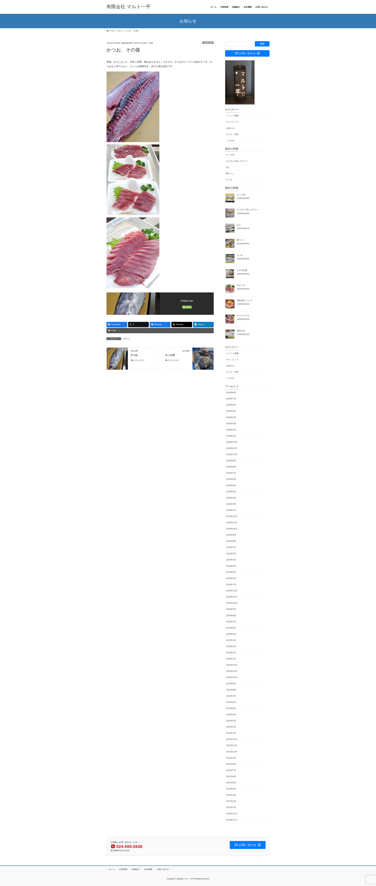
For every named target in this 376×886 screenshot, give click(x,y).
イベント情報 (232, 115)
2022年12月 (231, 665)
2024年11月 (231, 522)
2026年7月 (231, 398)
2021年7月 (231, 770)
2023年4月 (231, 640)
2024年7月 (231, 547)
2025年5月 (231, 485)
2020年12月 (231, 813)
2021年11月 (231, 745)
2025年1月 (231, 510)
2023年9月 (231, 609)
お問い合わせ (163, 869)
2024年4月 (231, 566)
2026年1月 (231, 436)
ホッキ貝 (170, 355)
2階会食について (244, 300)
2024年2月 (231, 578)
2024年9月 (231, 535)
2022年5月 (231, 708)
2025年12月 (231, 442)
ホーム (112, 869)
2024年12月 (231, 516)
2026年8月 (231, 392)
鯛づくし (230, 173)
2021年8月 (231, 764)
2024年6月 (231, 553)
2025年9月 (231, 460)
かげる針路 (242, 270)
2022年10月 (231, 677)
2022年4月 (231, 714)
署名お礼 (241, 331)
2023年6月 (231, 628)
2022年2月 (231, 727)
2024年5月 (231, 560)
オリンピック (232, 122)
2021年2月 (231, 801)
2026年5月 (231, 411)
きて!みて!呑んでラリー (237, 161)
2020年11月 (231, 820)
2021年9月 (231, 758)
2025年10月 (231, 454)
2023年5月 (231, 634)
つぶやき (230, 140)
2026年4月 (231, 417)
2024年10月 (231, 529)
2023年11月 (231, 597)
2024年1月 (231, 584)
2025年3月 (231, 498)
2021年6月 (231, 776)
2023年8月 (231, 615)
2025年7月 (231, 473)
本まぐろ (241, 285)
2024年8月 (231, 541)
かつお (134, 355)
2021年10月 (231, 752)
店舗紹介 (136, 869)
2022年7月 (231, 696)
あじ (228, 167)
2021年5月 (231, 782)
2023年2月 (231, 652)
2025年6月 (231, 479)
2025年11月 (231, 448)
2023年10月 (231, 603)
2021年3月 (231, 795)
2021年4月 (231, 789)
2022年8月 (231, 690)
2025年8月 (231, 467)
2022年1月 (231, 733)
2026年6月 (231, 405)
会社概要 (148, 869)
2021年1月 (231, 807)
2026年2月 (231, 430)
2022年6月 (231, 702)
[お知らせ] (117, 358)
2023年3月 (231, 646)
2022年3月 (231, 720)
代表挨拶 (123, 869)
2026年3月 (231, 423)
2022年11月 (231, 671)
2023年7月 (231, 621)
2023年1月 (231, 659)
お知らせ (208, 43)
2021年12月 (231, 739)
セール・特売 (232, 134)
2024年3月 (231, 572)
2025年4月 (231, 491)
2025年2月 (231, 504)
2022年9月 (231, 683)
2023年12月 (231, 590)
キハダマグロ (243, 315)
